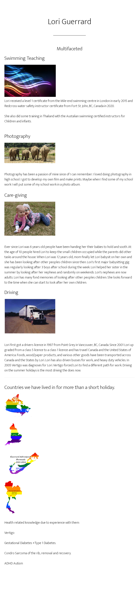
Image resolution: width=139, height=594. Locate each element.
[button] (29, 153)
